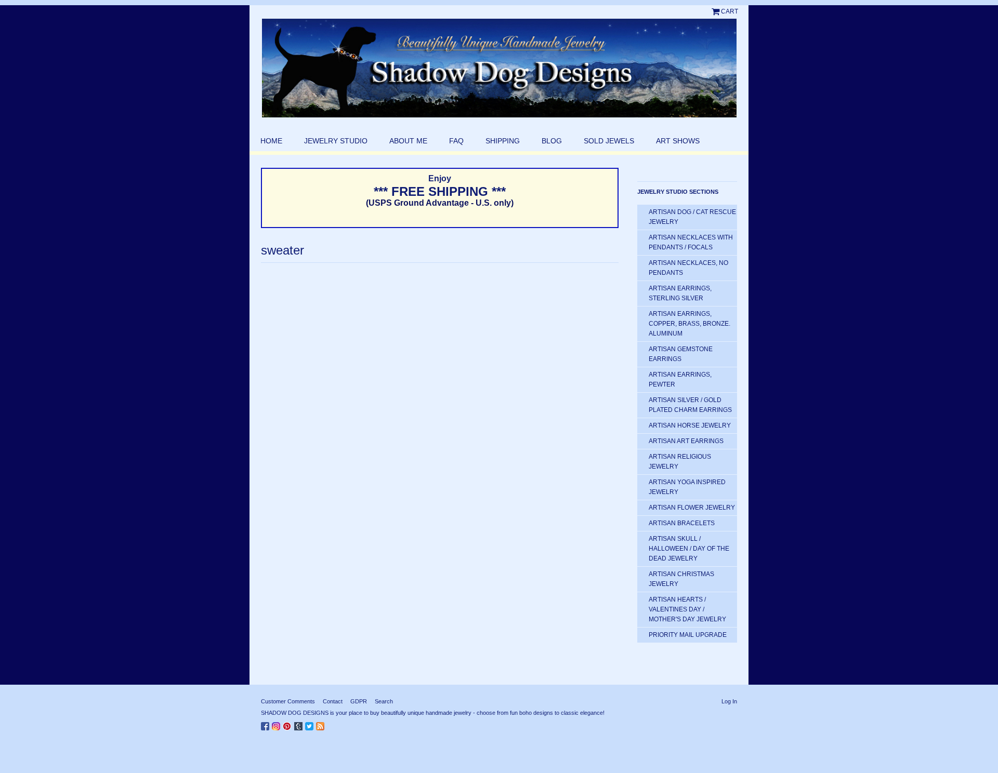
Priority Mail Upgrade (688, 634)
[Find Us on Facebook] (266, 724)
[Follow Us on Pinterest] (288, 724)
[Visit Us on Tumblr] (299, 724)
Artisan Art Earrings (686, 441)
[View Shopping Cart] (716, 11)
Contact (333, 701)
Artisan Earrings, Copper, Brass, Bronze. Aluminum (689, 323)
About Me (408, 141)
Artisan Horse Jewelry (690, 425)
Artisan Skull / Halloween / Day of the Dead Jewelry (689, 548)
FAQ (456, 141)
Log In (729, 701)
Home (271, 141)
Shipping (502, 141)
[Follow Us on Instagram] (277, 724)
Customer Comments (288, 701)
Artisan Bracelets (682, 523)
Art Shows (678, 141)
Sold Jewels (609, 141)
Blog (552, 141)
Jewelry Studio (335, 141)
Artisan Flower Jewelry (692, 507)
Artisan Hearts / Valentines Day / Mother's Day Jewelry (687, 609)
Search (384, 701)
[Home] (499, 68)
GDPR (358, 701)
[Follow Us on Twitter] (310, 724)
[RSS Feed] (321, 724)
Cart (729, 11)
